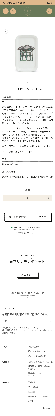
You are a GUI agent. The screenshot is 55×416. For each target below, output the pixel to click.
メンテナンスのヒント (38, 356)
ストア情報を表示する (23, 233)
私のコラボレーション (38, 351)
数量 (27, 190)
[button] (6, 11)
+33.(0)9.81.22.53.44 (35, 374)
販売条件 (32, 392)
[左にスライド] (22, 83)
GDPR (31, 401)
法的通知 (32, 382)
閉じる (49, 3)
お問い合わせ (34, 347)
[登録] (50, 321)
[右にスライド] (33, 83)
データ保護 (33, 387)
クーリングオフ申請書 (38, 396)
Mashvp (48, 408)
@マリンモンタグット (27, 261)
